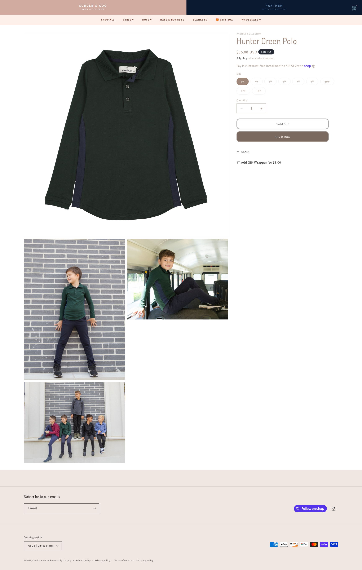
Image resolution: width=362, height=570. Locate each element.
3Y (245, 82)
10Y (329, 82)
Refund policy (83, 560)
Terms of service (123, 560)
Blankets (200, 19)
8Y (314, 82)
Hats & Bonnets (172, 19)
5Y (273, 82)
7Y (300, 82)
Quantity (242, 100)
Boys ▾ (147, 19)
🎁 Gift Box (224, 19)
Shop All (108, 19)
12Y (245, 92)
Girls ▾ (128, 19)
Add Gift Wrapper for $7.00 (261, 162)
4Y (259, 82)
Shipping (242, 58)
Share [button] (245, 152)
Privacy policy (102, 560)
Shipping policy (145, 560)
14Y (261, 92)
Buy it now (283, 137)
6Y (287, 82)
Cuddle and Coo (41, 560)
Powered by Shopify (61, 560)
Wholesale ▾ (251, 19)
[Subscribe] (94, 508)
